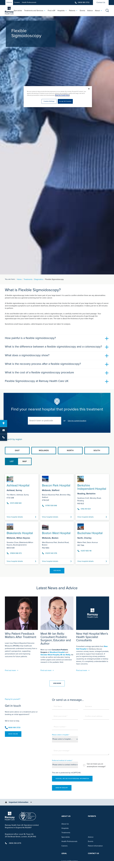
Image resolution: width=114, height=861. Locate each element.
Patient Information (95, 846)
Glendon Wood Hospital (50, 655)
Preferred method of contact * (62, 760)
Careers (17, 2)
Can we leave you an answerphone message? (96, 765)
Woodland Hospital (57, 652)
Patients (9, 2)
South (97, 450)
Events (90, 841)
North (70, 450)
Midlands (44, 450)
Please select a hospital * (60, 735)
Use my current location (77, 421)
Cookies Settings (49, 101)
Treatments (28, 279)
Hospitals (65, 828)
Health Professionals (29, 2)
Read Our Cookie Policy (62, 95)
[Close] (88, 88)
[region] (58, 96)
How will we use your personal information (72, 778)
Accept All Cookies (65, 101)
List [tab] (12, 461)
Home (19, 279)
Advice (90, 837)
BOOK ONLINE (13, 734)
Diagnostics (38, 279)
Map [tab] (24, 461)
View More (57, 570)
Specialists (65, 837)
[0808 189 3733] (3, 437)
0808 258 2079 (15, 843)
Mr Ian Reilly (65, 655)
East (17, 450)
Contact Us (101, 2)
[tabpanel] (57, 518)
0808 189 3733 (83, 2)
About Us (65, 824)
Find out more (10, 670)
